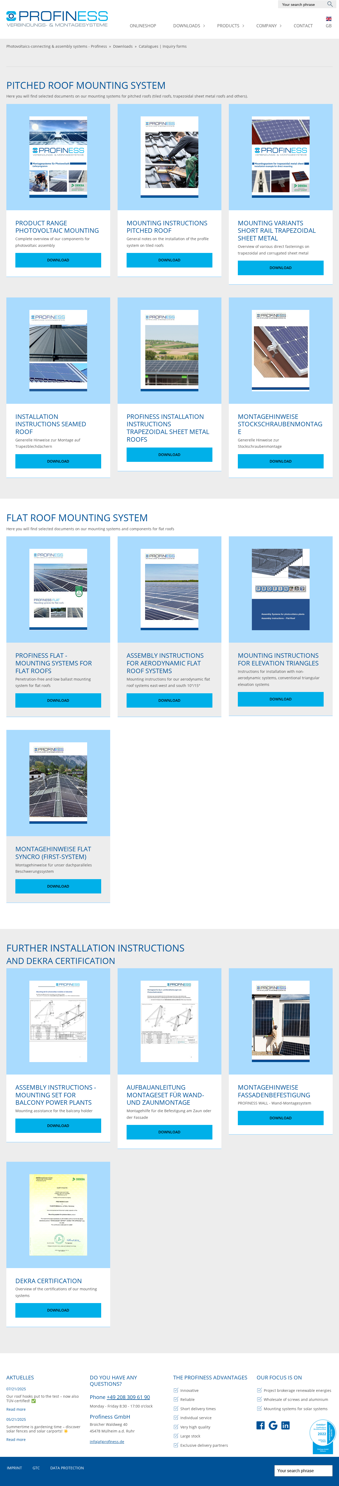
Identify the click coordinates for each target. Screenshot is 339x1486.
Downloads (186, 26)
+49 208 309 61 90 (128, 1397)
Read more (16, 1409)
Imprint (14, 1467)
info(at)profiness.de (107, 1441)
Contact (303, 26)
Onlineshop (143, 26)
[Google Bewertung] (273, 1426)
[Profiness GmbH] (57, 19)
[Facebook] (261, 1426)
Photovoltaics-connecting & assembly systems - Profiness (56, 46)
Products (228, 26)
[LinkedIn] (285, 1426)
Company (266, 26)
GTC (36, 1467)
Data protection (67, 1467)
